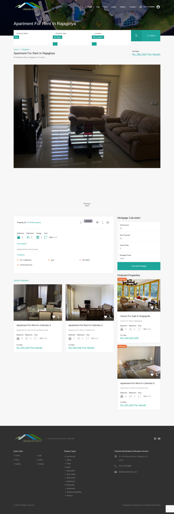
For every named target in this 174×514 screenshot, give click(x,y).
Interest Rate (124, 245)
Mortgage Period (125, 255)
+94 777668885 (149, 7)
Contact (133, 7)
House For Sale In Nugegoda (135, 316)
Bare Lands (71, 474)
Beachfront (71, 478)
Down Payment (125, 235)
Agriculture (71, 471)
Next (87, 206)
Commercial (70, 456)
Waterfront (71, 481)
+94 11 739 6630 (124, 466)
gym (52, 260)
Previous (87, 204)
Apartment (71, 488)
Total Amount (124, 225)
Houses (70, 496)
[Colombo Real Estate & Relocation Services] (28, 10)
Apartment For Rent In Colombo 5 (137, 383)
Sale (98, 7)
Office (69, 460)
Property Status (22, 33)
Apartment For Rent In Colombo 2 (86, 325)
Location (98, 33)
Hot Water (86, 260)
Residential (70, 485)
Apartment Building (74, 492)
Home (89, 7)
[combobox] (16, 37)
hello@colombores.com (128, 472)
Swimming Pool (26, 265)
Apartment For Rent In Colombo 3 (34, 325)
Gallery (123, 7)
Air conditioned (25, 260)
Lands (113, 7)
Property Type (61, 33)
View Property (38, 313)
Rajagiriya (25, 49)
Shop (69, 463)
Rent (105, 7)
